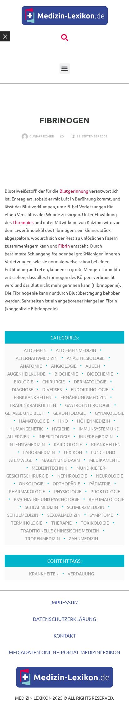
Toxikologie (95, 523)
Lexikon (73, 452)
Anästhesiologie (86, 358)
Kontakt (65, 635)
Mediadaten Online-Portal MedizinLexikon (64, 652)
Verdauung (81, 573)
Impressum (64, 602)
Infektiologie (54, 436)
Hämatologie (34, 421)
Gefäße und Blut (24, 413)
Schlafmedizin (41, 507)
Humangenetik (26, 428)
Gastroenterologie (88, 405)
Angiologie (63, 366)
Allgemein (35, 350)
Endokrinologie (89, 389)
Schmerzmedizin (85, 507)
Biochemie (66, 374)
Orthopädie (66, 483)
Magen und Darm (60, 460)
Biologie (23, 381)
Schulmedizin (22, 515)
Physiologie (67, 491)
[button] (64, 37)
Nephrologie (72, 475)
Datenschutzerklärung (64, 619)
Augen (92, 366)
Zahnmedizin (83, 538)
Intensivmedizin (26, 444)
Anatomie (31, 366)
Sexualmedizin (63, 515)
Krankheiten (44, 573)
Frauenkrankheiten (33, 405)
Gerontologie (69, 413)
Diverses (52, 389)
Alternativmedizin (37, 358)
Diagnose (22, 389)
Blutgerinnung (73, 191)
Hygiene (61, 428)
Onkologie (31, 483)
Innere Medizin (96, 436)
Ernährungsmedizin (83, 397)
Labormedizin (39, 452)
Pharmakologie (27, 491)
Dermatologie (90, 381)
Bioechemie (100, 374)
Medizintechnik (49, 468)
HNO (63, 421)
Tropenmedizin (42, 538)
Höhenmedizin (93, 421)
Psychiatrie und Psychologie (47, 499)
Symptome (101, 515)
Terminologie (26, 523)
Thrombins (23, 222)
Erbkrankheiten (32, 397)
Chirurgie (53, 381)
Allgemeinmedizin (76, 350)
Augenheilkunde (26, 374)
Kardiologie (68, 444)
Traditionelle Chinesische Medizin (60, 530)
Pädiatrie (100, 483)
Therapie (61, 523)
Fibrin (64, 245)
